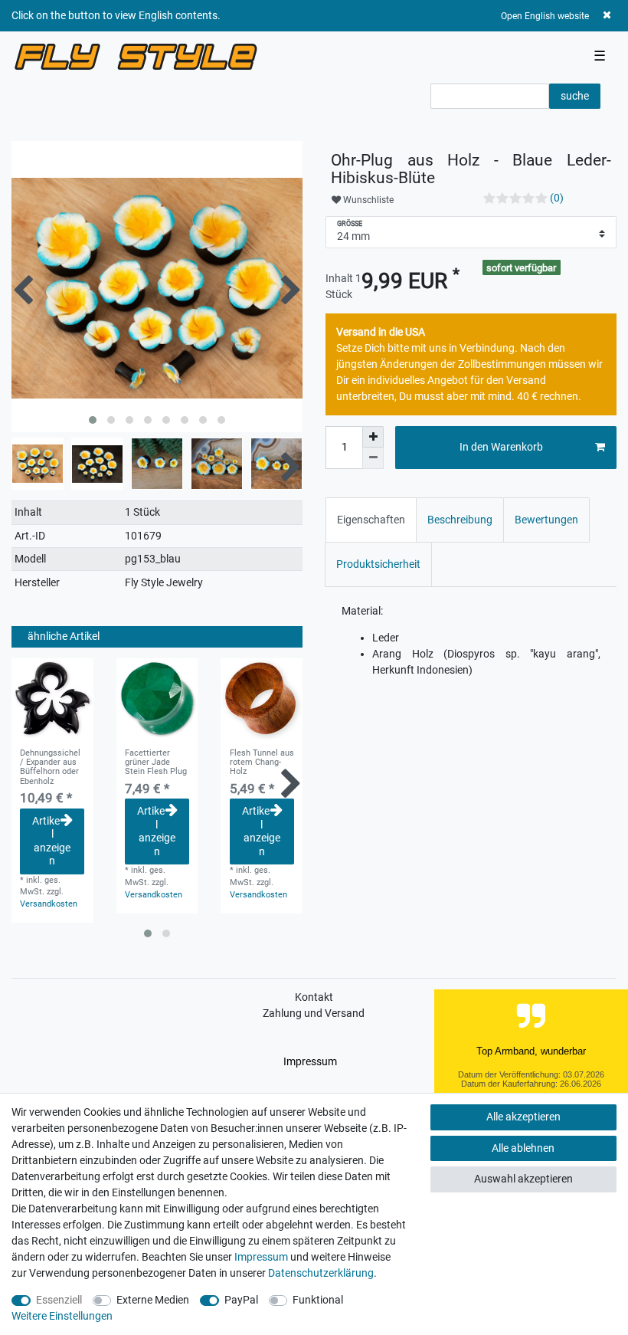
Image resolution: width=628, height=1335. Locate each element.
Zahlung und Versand (314, 1013)
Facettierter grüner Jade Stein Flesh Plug (156, 763)
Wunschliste (367, 200)
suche (575, 96)
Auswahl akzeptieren (523, 1179)
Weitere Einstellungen (62, 1316)
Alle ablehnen (523, 1148)
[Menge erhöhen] (373, 437)
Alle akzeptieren (523, 1116)
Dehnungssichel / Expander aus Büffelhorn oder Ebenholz (50, 767)
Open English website (545, 16)
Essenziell (59, 1300)
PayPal (241, 1300)
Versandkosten (48, 904)
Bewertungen (546, 519)
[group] (52, 699)
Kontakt (314, 997)
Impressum (310, 1061)
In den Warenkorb (501, 447)
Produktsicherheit (378, 564)
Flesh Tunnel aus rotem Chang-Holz (262, 763)
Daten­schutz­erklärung (321, 1273)
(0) (557, 198)
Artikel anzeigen (51, 841)
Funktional (318, 1300)
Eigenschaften (371, 519)
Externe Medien (152, 1300)
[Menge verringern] (373, 458)
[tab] (371, 520)
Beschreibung (459, 519)
